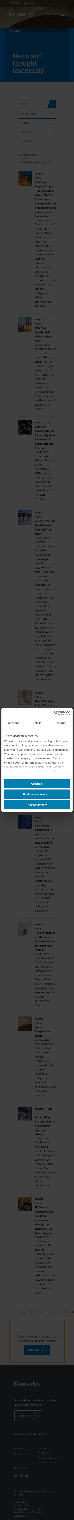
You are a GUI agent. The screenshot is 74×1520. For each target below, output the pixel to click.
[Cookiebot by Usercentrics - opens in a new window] (54, 713)
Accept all (37, 783)
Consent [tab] (13, 722)
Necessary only (37, 804)
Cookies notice (49, 771)
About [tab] (61, 722)
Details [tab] (37, 722)
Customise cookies (35, 794)
